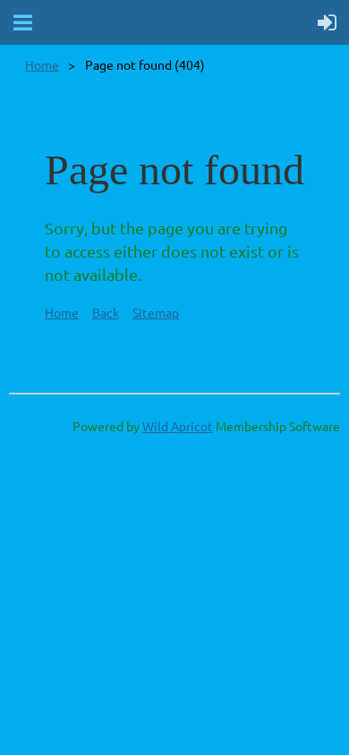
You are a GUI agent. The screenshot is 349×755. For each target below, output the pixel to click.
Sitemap (155, 312)
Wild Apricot (177, 426)
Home (42, 64)
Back (105, 312)
